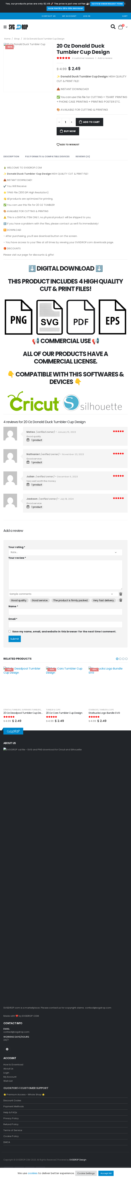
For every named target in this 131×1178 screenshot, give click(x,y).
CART (125, 16)
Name (13, 606)
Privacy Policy (11, 1118)
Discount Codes (12, 1100)
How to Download (13, 1064)
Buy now (70, 131)
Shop (17, 38)
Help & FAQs (10, 1112)
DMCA (6, 1142)
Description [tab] (11, 156)
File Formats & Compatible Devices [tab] (47, 156)
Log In (86, 16)
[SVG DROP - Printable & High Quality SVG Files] (18, 27)
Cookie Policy (11, 1136)
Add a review (105, 58)
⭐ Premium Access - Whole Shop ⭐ (24, 1094)
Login (6, 1072)
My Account (69, 16)
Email (13, 619)
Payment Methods (13, 1106)
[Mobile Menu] (6, 27)
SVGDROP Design (77, 1159)
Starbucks (94, 709)
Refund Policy (10, 1124)
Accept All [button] (106, 1173)
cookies (33, 1173)
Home (7, 38)
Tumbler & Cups (53, 709)
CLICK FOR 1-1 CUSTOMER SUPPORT (25, 1088)
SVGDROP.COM (30, 1016)
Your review (17, 558)
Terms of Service (12, 1130)
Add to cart (91, 122)
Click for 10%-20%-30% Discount (65, 8)
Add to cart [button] (37, 672)
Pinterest (7, 1049)
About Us (8, 1068)
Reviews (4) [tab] (83, 156)
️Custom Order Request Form (107, 4)
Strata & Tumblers (12, 709)
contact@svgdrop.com (98, 1007)
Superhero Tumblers (31, 709)
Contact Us (48, 16)
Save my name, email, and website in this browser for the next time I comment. (64, 631)
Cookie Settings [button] (86, 1173)
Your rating (17, 547)
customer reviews (83, 58)
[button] (117, 659)
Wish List (8, 1081)
